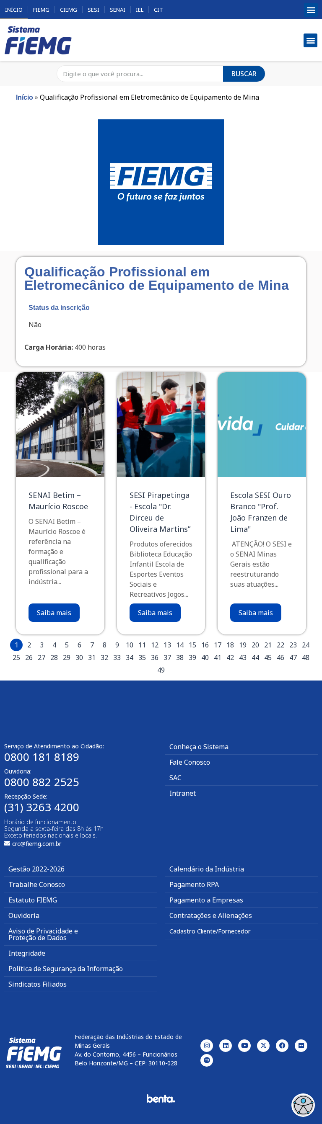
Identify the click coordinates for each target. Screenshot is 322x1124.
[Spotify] (206, 1060)
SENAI (117, 9)
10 (129, 645)
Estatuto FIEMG (32, 900)
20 (255, 645)
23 (293, 645)
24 (305, 645)
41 (217, 657)
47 (293, 657)
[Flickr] (301, 1045)
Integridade (26, 953)
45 (268, 657)
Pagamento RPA (194, 884)
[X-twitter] (263, 1045)
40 (205, 657)
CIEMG (68, 9)
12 (154, 645)
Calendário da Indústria (206, 869)
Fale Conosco (189, 762)
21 (268, 645)
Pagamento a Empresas (206, 900)
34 (129, 657)
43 (243, 657)
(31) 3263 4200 (41, 807)
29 (66, 657)
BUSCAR (244, 73)
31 (92, 657)
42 (230, 657)
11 (142, 645)
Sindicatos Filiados (37, 984)
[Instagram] (206, 1045)
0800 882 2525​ (41, 781)
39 (192, 657)
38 (180, 657)
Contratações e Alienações (210, 915)
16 (205, 645)
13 (167, 645)
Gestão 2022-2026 (36, 869)
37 (167, 657)
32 (104, 657)
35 (142, 657)
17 (217, 645)
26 (29, 657)
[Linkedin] (225, 1045)
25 (16, 657)
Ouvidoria (23, 915)
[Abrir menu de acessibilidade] (303, 1105)
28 (54, 657)
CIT (158, 9)
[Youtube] (244, 1045)
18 (230, 645)
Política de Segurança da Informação (65, 968)
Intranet (182, 793)
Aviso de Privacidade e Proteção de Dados (43, 934)
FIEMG (41, 9)
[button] (311, 10)
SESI (93, 9)
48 (305, 657)
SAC (175, 777)
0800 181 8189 (41, 756)
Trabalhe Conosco (36, 884)
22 (280, 645)
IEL (139, 9)
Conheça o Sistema (199, 746)
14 (180, 645)
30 (79, 657)
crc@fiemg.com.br (36, 844)
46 (280, 657)
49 (161, 670)
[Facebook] (282, 1045)
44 (255, 657)
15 (192, 645)
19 (243, 645)
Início (14, 9)
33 (117, 657)
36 (154, 657)
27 (41, 657)
